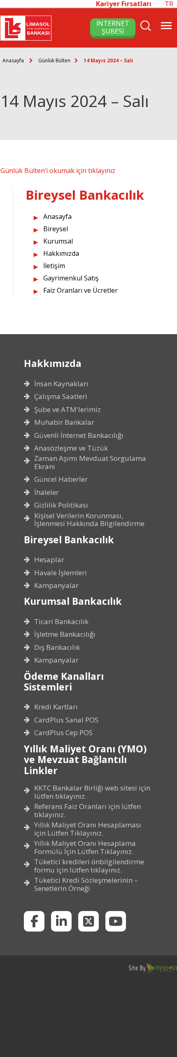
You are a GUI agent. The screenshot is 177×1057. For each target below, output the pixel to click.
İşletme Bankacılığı (64, 634)
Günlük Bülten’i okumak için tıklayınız (57, 170)
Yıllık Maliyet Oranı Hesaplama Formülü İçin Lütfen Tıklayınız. (85, 847)
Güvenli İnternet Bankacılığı (78, 435)
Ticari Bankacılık (61, 621)
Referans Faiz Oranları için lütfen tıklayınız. (87, 810)
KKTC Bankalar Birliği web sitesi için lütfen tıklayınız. (92, 792)
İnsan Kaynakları (61, 384)
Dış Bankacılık (57, 647)
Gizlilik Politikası (61, 505)
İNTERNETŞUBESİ (112, 27)
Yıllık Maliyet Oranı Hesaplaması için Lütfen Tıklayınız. (87, 829)
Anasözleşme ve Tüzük (71, 448)
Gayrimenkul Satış (71, 277)
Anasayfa (13, 60)
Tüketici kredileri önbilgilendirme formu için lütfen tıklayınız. (89, 866)
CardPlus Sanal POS (66, 720)
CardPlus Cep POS (63, 733)
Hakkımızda (61, 253)
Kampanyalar (56, 585)
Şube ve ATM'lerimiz (67, 409)
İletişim (54, 265)
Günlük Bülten (54, 60)
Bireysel (55, 228)
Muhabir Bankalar (64, 422)
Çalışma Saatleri (60, 396)
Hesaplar (49, 560)
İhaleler (46, 492)
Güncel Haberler (61, 479)
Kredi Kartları (56, 707)
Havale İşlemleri (60, 573)
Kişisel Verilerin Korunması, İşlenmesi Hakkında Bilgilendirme (89, 520)
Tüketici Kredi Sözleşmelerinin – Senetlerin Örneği (86, 884)
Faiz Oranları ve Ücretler (80, 290)
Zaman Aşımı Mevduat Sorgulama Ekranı (90, 462)
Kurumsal (58, 241)
